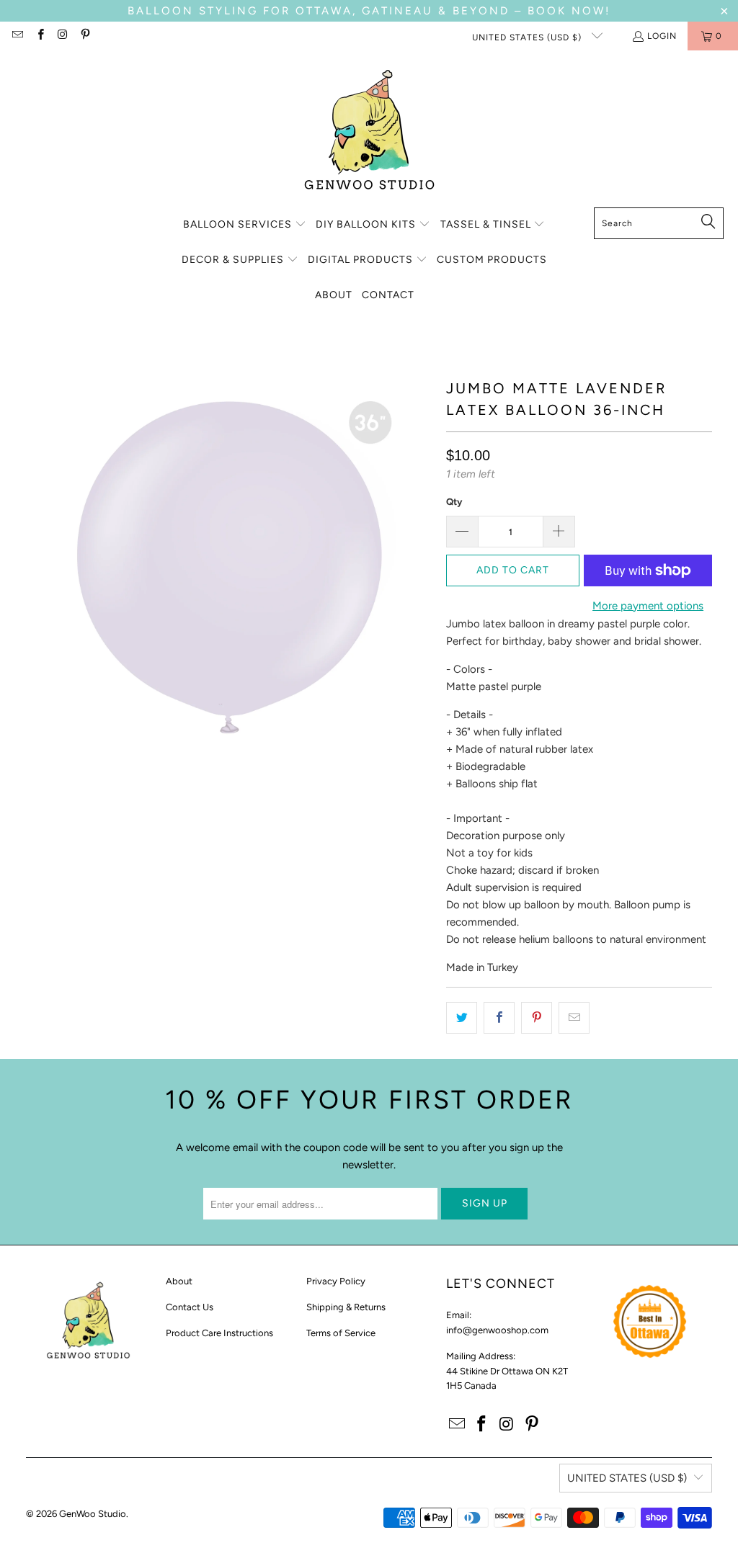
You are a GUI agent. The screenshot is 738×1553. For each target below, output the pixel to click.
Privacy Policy (335, 1281)
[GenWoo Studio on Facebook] (39, 36)
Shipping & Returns (346, 1307)
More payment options (647, 605)
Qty (454, 501)
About (179, 1281)
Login (662, 36)
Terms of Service (340, 1333)
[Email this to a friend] (574, 1018)
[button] (244, 225)
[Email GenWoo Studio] (17, 36)
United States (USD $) (528, 37)
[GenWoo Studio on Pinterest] (85, 36)
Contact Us (189, 1307)
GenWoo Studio (92, 1513)
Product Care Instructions (219, 1333)
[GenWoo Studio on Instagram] (62, 36)
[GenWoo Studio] (369, 132)
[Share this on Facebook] (499, 1018)
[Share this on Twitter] (461, 1018)
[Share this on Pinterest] (536, 1018)
